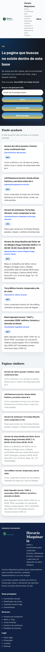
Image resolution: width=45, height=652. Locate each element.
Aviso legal (8, 637)
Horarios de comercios (13, 625)
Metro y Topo (9, 619)
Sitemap (7, 646)
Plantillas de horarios (12, 628)
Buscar (22, 99)
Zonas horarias (10, 622)
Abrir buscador (22, 116)
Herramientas (9, 607)
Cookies (7, 643)
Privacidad (8, 640)
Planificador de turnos (13, 601)
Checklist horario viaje (13, 604)
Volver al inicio (22, 108)
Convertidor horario (12, 599)
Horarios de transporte (13, 617)
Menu (38, 19)
